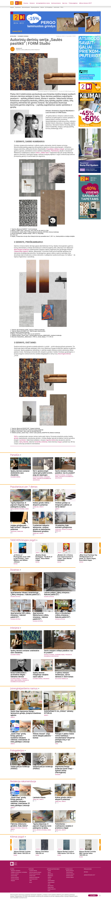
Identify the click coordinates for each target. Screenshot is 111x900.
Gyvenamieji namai (60, 654)
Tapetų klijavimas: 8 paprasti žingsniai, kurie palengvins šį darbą (20, 505)
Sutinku (93, 895)
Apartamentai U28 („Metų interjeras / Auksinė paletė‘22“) (20, 615)
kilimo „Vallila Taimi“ (42, 153)
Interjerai (32, 3)
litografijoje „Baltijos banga (55, 149)
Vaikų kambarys (51, 882)
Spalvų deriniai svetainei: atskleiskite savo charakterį (20, 473)
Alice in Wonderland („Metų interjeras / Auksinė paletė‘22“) (62, 615)
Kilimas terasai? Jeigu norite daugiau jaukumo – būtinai (42, 736)
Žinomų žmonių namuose (34, 874)
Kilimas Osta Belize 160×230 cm (42, 852)
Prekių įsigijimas (73, 3)
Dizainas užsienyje (15, 879)
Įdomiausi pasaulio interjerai (35, 872)
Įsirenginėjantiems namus (43, 3)
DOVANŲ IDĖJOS (68, 869)
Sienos (27, 508)
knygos (60, 442)
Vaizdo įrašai (56, 7)
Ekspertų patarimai (35, 7)
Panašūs (14, 454)
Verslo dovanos (69, 872)
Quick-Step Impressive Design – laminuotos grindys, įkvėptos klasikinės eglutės (26, 713)
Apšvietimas (50, 874)
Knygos (15, 563)
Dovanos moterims (70, 874)
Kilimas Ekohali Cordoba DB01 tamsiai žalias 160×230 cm (87, 853)
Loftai (30, 880)
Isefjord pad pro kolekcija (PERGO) (43, 768)
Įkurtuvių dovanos (56, 3)
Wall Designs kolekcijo (21, 249)
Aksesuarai (14, 531)
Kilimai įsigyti (17, 836)
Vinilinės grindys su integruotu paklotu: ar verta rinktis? (63, 505)
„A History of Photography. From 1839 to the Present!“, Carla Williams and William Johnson (22, 558)
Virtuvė (49, 879)
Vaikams (42, 7)
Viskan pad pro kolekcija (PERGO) (20, 768)
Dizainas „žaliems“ (15, 874)
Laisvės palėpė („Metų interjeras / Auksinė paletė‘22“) (57, 594)
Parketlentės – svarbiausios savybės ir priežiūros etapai (64, 826)
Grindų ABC (36, 506)
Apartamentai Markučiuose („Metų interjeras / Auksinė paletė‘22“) (41, 616)
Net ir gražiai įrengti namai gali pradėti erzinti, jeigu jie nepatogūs (42, 473)
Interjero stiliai (32, 875)
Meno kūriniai (18, 680)
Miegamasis (46, 678)
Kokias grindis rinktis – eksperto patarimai (42, 504)
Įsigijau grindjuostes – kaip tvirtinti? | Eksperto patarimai (20, 527)
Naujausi (12, 7)
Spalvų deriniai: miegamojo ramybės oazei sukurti (40, 675)
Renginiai (13, 880)
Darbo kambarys (51, 880)
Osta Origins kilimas (64, 354)
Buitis (12, 508)
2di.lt (15, 436)
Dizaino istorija (14, 875)
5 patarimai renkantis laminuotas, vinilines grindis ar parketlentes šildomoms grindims (41, 528)
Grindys (41, 506)
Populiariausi (18, 7)
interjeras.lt (19, 48)
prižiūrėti (23, 440)
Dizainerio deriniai (23, 36)
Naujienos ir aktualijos (15, 870)
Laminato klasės (39, 798)
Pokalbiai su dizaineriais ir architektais (19, 872)
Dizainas (26, 3)
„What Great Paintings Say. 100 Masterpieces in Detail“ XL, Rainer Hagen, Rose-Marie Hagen (88, 557)
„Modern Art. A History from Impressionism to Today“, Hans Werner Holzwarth (65, 557)
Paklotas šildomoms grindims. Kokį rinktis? (19, 825)
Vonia (56, 743)
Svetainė (49, 877)
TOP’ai (61, 7)
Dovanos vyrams (69, 875)
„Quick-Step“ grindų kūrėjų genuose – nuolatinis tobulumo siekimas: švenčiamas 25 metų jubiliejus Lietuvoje (20, 738)
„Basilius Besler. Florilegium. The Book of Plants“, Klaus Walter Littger (43, 557)
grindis (16, 438)
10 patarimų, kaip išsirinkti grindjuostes (63, 526)
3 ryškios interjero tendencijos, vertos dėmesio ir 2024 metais (64, 675)
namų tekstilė (23, 442)
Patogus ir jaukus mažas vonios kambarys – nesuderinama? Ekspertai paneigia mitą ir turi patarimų (65, 738)
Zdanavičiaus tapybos (21, 251)
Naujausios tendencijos (61, 678)
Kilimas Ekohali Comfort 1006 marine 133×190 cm (65, 852)
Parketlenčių (55, 151)
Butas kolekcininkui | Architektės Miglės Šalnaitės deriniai (19, 675)
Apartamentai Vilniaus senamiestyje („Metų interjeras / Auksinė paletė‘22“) (25, 594)
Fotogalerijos (49, 7)
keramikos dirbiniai (41, 442)
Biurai (30, 882)
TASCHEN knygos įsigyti (23, 540)
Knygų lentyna (51, 887)
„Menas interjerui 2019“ (85, 3)
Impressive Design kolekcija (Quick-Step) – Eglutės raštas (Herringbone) (64, 770)
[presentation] (11, 548)
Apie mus (64, 3)
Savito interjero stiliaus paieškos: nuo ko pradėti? (65, 472)
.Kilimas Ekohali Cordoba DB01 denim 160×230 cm (22, 852)
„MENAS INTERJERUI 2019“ (89, 875)
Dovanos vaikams (70, 877)
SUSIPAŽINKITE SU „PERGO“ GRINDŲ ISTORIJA (58, 712)
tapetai (48, 440)
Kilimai (15, 855)
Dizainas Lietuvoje (15, 596)
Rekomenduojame (26, 7)
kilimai (53, 440)
